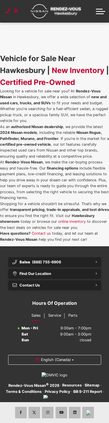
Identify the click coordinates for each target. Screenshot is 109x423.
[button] (100, 11)
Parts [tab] (73, 315)
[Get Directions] (15, 11)
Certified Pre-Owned (37, 82)
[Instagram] (47, 412)
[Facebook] (21, 412)
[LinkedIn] (75, 412)
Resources (72, 385)
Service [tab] (54, 315)
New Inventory (78, 70)
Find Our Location (35, 273)
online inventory (72, 221)
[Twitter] (34, 412)
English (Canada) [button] (56, 360)
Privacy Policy (57, 391)
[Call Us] (8, 11)
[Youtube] (61, 412)
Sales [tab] (36, 315)
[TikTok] (88, 412)
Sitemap (92, 385)
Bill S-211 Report (87, 391)
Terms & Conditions (24, 391)
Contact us (41, 233)
